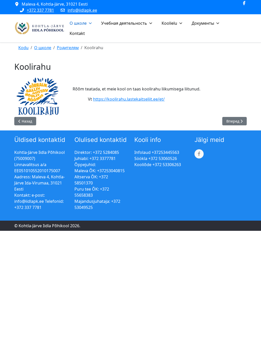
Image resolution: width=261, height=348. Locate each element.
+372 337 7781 (40, 10)
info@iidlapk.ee (82, 10)
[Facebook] (244, 3)
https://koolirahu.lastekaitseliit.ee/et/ (129, 99)
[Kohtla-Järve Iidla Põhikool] (40, 28)
